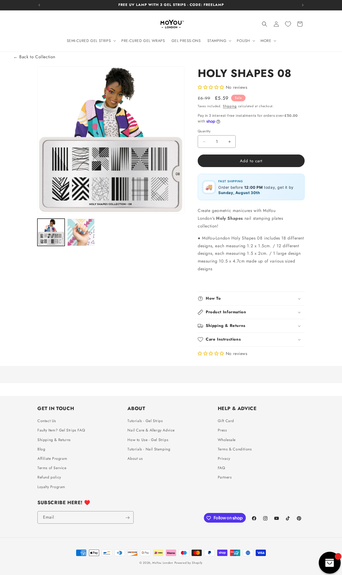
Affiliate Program (52, 458)
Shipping (230, 106)
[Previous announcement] (39, 5)
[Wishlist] (288, 24)
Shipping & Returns (54, 439)
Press (222, 430)
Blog (41, 449)
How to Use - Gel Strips (147, 439)
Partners (225, 477)
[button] (91, 40)
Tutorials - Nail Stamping (148, 449)
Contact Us (46, 421)
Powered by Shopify (188, 563)
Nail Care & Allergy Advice (151, 430)
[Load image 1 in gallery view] (51, 232)
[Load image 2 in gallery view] (81, 232)
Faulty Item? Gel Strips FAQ (61, 430)
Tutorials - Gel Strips (145, 421)
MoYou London (162, 563)
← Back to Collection (34, 57)
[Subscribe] (127, 517)
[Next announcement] (303, 5)
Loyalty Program (51, 486)
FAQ (221, 468)
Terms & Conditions (235, 449)
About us (135, 458)
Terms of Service (52, 468)
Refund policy (49, 477)
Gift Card (226, 421)
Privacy (224, 458)
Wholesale (227, 439)
